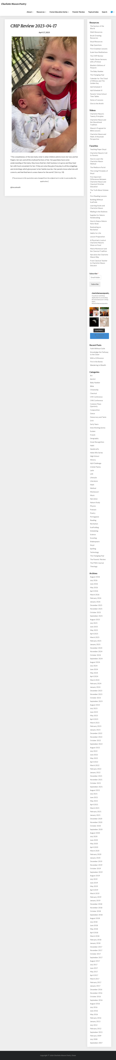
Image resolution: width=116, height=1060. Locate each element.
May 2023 (94, 715)
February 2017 (95, 982)
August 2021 (95, 790)
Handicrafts (94, 449)
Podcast (93, 510)
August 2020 (95, 833)
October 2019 (95, 868)
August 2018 (95, 918)
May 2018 (94, 929)
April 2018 (94, 933)
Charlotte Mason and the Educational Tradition (98, 122)
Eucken (92, 431)
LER (91, 474)
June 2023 (94, 712)
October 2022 (95, 740)
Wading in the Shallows (98, 212)
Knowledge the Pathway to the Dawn (99, 353)
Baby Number (95, 383)
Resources (41, 12)
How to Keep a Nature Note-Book (98, 222)
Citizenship (94, 390)
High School (94, 456)
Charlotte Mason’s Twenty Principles (97, 115)
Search (104, 12)
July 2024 (93, 666)
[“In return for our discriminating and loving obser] (94, 311)
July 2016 (93, 1007)
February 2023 (95, 726)
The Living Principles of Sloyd (99, 172)
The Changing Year (97, 75)
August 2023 (95, 705)
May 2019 (94, 886)
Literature (94, 481)
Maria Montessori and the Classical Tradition (98, 250)
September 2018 (96, 915)
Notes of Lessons (96, 100)
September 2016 (96, 1000)
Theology (93, 566)
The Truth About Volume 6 (99, 191)
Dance (92, 413)
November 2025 (96, 609)
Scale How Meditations (99, 52)
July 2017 (93, 965)
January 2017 (95, 986)
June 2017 (94, 968)
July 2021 (93, 794)
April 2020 (94, 847)
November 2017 (96, 950)
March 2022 (94, 765)
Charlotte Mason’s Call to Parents (98, 154)
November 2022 (96, 737)
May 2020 (94, 844)
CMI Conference (96, 397)
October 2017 (95, 954)
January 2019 (95, 900)
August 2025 (95, 619)
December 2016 (96, 989)
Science (93, 534)
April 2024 (94, 676)
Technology (94, 552)
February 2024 (95, 683)
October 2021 (95, 783)
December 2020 (96, 819)
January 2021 (95, 815)
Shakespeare (95, 541)
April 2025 (94, 634)
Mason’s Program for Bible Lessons (98, 129)
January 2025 (95, 644)
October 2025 (95, 612)
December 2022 (96, 733)
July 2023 (93, 708)
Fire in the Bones (96, 362)
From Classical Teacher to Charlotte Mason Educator (98, 263)
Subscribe (93, 273)
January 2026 (95, 602)
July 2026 (93, 580)
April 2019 (94, 890)
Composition (95, 410)
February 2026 (95, 598)
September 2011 (96, 1032)
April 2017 (94, 975)
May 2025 (94, 630)
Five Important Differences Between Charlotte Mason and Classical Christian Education (98, 182)
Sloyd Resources (96, 42)
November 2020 (96, 822)
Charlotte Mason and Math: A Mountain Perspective (98, 136)
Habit (92, 445)
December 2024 (96, 648)
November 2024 (96, 651)
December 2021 (96, 776)
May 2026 (94, 587)
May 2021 (94, 801)
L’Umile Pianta (95, 467)
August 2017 (95, 961)
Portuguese (94, 517)
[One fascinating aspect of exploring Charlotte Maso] (104, 311)
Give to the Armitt (97, 103)
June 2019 (94, 883)
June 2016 (94, 1011)
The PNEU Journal (97, 563)
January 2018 (95, 943)
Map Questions (96, 45)
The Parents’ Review (98, 559)
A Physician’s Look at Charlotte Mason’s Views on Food (98, 242)
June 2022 (94, 755)
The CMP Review (96, 56)
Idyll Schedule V (96, 87)
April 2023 (94, 719)
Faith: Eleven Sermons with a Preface (98, 60)
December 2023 (96, 691)
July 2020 (93, 836)
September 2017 (96, 957)
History (93, 460)
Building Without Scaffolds (96, 201)
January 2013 (95, 1021)
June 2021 (94, 797)
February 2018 (95, 940)
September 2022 (96, 744)
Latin (92, 470)
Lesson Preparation (97, 237)
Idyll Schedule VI (96, 90)
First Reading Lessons (98, 196)
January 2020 (95, 858)
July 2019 (93, 879)
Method (93, 488)
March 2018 (94, 936)
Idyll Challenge (95, 463)
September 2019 (96, 872)
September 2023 (96, 701)
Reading (93, 520)
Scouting (93, 538)
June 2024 (94, 669)
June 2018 (94, 925)
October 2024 (95, 655)
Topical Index (93, 12)
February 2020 (95, 854)
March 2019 (94, 893)
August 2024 (95, 662)
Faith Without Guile (97, 348)
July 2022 (93, 751)
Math (92, 485)
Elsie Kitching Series (97, 428)
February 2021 (95, 811)
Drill (91, 421)
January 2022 (95, 772)
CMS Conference (96, 400)
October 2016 (95, 996)
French (92, 435)
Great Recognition (97, 442)
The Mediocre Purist (98, 167)
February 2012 (95, 1029)
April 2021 (94, 804)
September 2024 (96, 659)
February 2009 (95, 1036)
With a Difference (97, 358)
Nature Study (95, 502)
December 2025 (96, 605)
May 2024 (94, 673)
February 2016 (95, 1018)
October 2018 (95, 911)
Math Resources (96, 32)
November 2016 (96, 993)
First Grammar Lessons (98, 49)
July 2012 (93, 1025)
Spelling (93, 549)
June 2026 (94, 584)
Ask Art (93, 379)
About (29, 12)
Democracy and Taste (98, 417)
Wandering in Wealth (98, 365)
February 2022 (95, 769)
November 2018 (96, 908)
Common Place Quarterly (95, 405)
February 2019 (95, 897)
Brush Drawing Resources (95, 37)
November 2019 (96, 865)
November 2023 (96, 694)
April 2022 (94, 762)
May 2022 (94, 758)
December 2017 (96, 947)
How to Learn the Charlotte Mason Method (96, 161)
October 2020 (95, 826)
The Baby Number (96, 71)
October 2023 (95, 698)
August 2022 (95, 748)
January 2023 (95, 730)
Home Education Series (59, 12)
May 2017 (94, 972)
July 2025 (93, 623)
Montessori (94, 492)
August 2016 (95, 1004)
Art (91, 376)
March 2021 (94, 808)
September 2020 (96, 829)
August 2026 (95, 577)
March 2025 (94, 637)
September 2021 (96, 787)
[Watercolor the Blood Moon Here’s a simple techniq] (104, 322)
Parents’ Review (78, 12)
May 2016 (94, 1014)
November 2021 (96, 780)
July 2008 (93, 1039)
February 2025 (95, 641)
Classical (93, 393)
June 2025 (94, 627)
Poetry (92, 513)
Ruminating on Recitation (95, 228)
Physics (93, 506)
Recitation (94, 524)
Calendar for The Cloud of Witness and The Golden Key (99, 80)
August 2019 (95, 876)
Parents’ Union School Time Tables (98, 95)
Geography (94, 438)
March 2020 (94, 851)
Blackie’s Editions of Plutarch (97, 66)
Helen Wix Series (96, 453)
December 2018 (96, 904)
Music (92, 495)
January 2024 (95, 687)
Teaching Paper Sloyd (98, 149)
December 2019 (96, 861)
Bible (92, 386)
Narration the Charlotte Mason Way (99, 256)
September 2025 (96, 616)
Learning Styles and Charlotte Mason (97, 207)
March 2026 (94, 595)
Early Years (94, 424)
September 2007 (96, 1043)
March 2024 (94, 680)
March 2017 (94, 979)
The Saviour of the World (97, 27)
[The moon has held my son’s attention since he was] (94, 322)
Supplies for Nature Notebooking (97, 216)
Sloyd (92, 545)
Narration (94, 499)
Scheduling (94, 531)
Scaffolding (94, 527)
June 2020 (94, 840)
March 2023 (94, 723)
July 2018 (93, 922)
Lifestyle (93, 478)
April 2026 (94, 591)
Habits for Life (95, 233)
